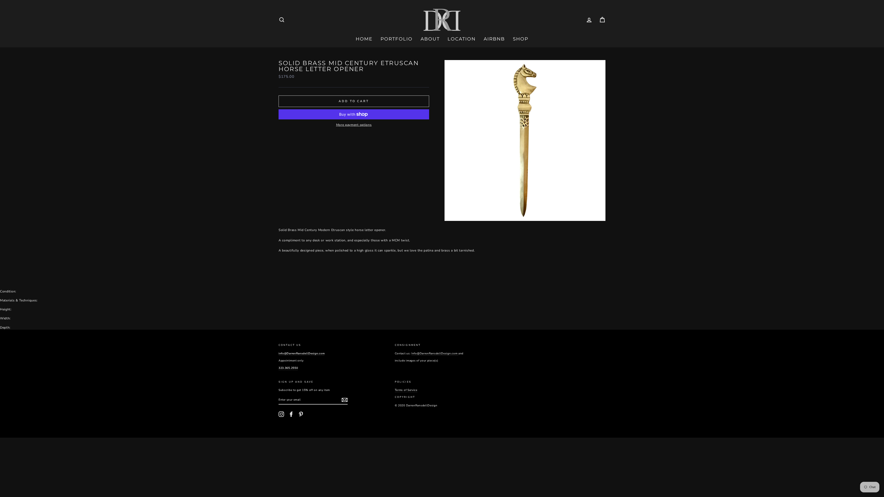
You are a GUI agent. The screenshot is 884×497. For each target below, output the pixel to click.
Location (462, 39)
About (430, 39)
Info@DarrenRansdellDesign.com (434, 353)
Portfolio (397, 39)
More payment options (354, 125)
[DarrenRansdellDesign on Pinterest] (301, 414)
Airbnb (494, 39)
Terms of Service (406, 390)
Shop (520, 39)
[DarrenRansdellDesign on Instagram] (281, 414)
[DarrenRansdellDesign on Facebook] (291, 414)
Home (364, 39)
